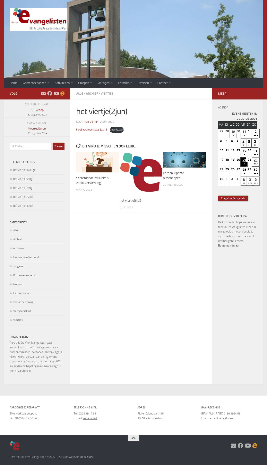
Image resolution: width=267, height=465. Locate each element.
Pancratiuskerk (22, 293)
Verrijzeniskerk (22, 311)
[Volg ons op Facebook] (49, 93)
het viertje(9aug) (23, 179)
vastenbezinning (23, 302)
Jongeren (18, 266)
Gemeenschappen (34, 83)
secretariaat (90, 418)
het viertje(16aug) (24, 170)
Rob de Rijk (91, 121)
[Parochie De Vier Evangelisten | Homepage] (38, 19)
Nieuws (17, 284)
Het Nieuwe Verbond (26, 257)
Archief (92, 93)
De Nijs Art (86, 457)
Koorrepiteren (37, 131)
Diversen (143, 83)
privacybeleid (23, 371)
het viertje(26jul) (23, 197)
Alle (79, 93)
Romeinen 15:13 (228, 245)
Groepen (83, 83)
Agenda (223, 107)
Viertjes (107, 93)
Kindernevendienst (24, 275)
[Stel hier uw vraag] (43, 93)
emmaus (18, 248)
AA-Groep (37, 112)
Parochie (123, 83)
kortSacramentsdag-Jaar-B (92, 129)
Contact (162, 83)
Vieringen (104, 83)
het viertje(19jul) (23, 206)
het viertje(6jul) (130, 200)
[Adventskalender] (62, 93)
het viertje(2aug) (23, 188)
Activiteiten (62, 83)
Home (13, 83)
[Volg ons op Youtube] (56, 93)
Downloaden (117, 129)
